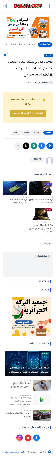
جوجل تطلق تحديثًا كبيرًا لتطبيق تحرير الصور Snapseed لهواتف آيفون (20, 401)
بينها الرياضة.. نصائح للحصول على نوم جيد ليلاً (20, 385)
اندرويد (48, 55)
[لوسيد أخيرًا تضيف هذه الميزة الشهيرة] (42, 415)
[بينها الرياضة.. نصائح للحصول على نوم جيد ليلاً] (42, 385)
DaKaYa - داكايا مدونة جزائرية (15, 452)
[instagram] (19, 438)
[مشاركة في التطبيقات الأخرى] (18, 145)
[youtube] (28, 438)
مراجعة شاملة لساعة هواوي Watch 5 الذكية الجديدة (41, 201)
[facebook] (36, 438)
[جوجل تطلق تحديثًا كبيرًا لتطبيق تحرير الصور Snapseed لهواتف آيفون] (42, 399)
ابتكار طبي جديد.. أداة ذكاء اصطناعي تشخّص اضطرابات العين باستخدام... (28, 370)
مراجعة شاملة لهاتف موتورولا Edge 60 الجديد (17, 201)
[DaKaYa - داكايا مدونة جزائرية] (28, 6)
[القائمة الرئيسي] (51, 6)
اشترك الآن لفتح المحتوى (28, 113)
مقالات (26, 132)
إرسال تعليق (43, 256)
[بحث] (5, 6)
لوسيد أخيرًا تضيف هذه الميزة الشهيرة (18, 415)
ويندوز (16, 132)
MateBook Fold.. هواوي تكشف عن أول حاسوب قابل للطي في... (41, 228)
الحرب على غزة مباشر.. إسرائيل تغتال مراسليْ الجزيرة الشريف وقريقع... (20, 45)
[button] (41, 145)
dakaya (45, 83)
